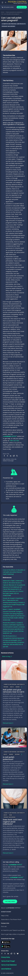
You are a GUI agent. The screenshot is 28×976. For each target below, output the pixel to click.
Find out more (7, 723)
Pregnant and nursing (8, 26)
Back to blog (6, 656)
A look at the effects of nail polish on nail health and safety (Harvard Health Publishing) (14, 572)
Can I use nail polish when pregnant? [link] (10, 14)
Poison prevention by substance (14, 12)
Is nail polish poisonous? (8, 758)
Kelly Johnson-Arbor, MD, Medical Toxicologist (9, 460)
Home (2, 12)
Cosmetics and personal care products (14, 24)
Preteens (6, 686)
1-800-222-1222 (14, 441)
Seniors (18, 686)
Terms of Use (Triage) (8, 961)
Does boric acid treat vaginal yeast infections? (12, 821)
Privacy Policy (5, 957)
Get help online (22, 7)
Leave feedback (6, 969)
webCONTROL (10, 436)
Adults (12, 686)
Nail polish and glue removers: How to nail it (13, 691)
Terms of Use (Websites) (9, 965)
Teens (10, 815)
